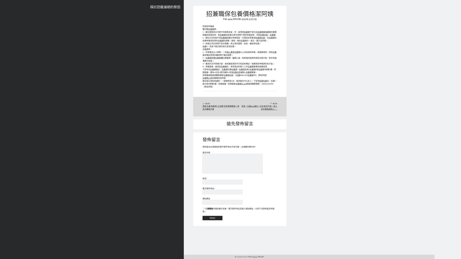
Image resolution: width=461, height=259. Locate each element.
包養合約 (237, 72)
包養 (243, 40)
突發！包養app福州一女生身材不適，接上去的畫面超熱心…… (259, 107)
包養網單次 (215, 69)
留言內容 (206, 152)
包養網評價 (225, 38)
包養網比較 (260, 38)
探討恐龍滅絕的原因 (165, 7)
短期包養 (263, 81)
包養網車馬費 (263, 32)
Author (255, 257)
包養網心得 (207, 78)
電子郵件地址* (209, 188)
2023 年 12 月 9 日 (249, 19)
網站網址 (206, 198)
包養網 (211, 29)
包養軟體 (219, 58)
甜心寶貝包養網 (233, 52)
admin (230, 19)
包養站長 (264, 35)
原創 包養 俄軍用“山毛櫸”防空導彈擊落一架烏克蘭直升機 (221, 107)
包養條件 (243, 69)
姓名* (205, 178)
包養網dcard (241, 84)
